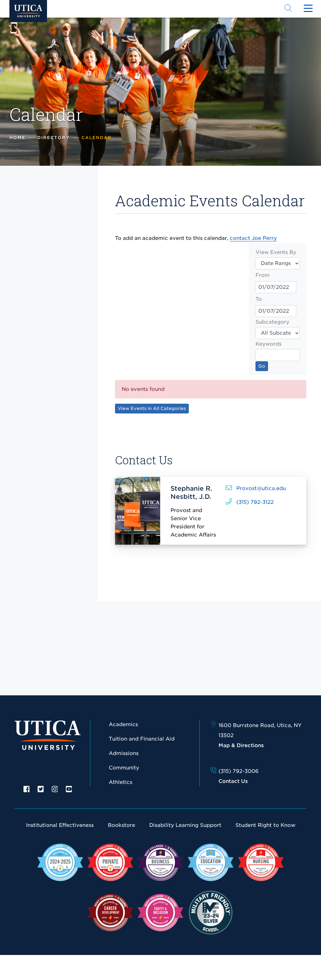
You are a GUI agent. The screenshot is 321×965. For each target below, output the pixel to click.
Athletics (120, 782)
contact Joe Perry (253, 238)
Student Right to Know (265, 825)
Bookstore (121, 825)
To (258, 299)
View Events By (275, 252)
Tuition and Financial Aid (142, 739)
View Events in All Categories (152, 408)
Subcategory (272, 322)
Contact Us (233, 781)
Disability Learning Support (185, 825)
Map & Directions (241, 745)
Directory (53, 137)
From (262, 275)
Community (124, 768)
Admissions (124, 753)
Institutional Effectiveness (60, 825)
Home (17, 137)
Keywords (268, 344)
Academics (123, 724)
